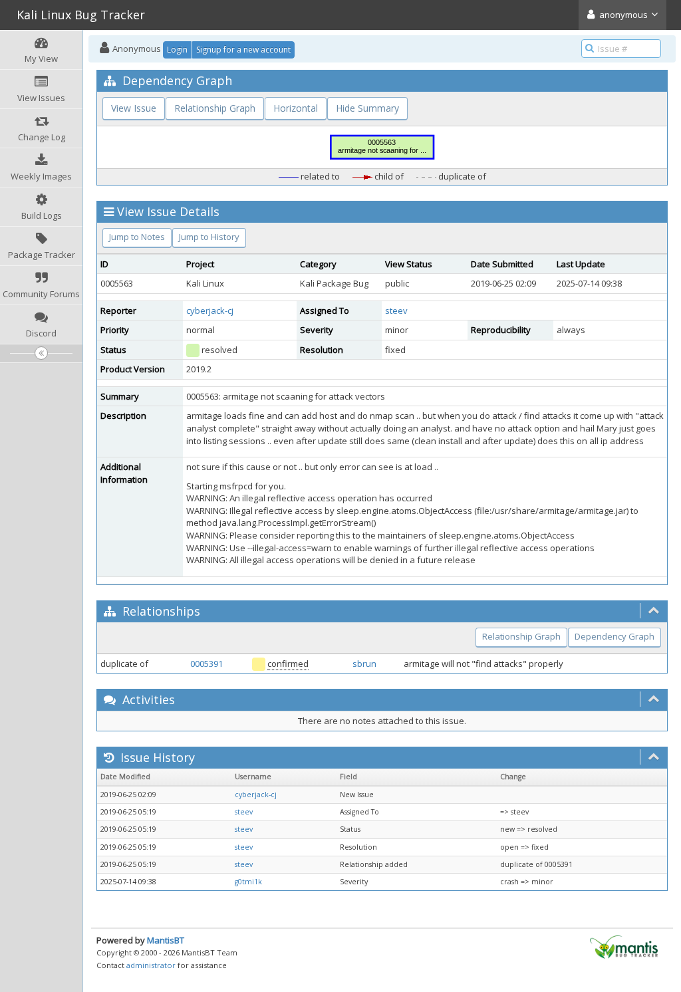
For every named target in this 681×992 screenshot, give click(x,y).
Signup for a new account (243, 49)
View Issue (133, 108)
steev (396, 310)
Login (177, 49)
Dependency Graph (614, 636)
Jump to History (209, 237)
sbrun (364, 664)
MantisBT (165, 940)
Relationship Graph (214, 108)
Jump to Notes (137, 237)
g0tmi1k (248, 881)
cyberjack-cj (209, 310)
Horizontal (295, 108)
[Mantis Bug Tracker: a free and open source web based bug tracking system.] (624, 946)
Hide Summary (367, 108)
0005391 (206, 664)
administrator (151, 965)
